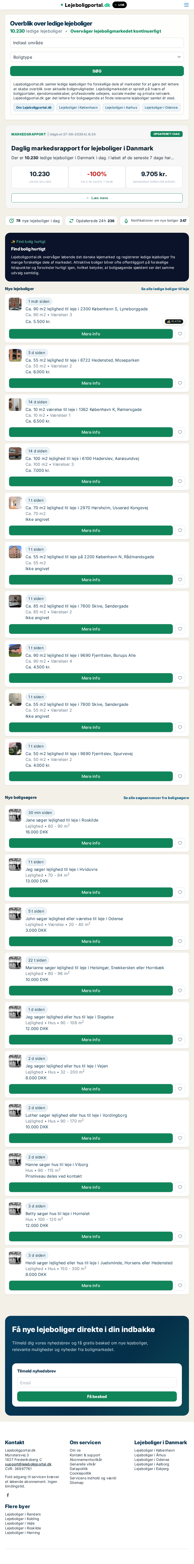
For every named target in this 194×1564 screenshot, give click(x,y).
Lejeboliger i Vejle (20, 1523)
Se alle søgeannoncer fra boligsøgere (156, 798)
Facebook (8, 1495)
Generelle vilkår (83, 1464)
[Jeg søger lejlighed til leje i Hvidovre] (15, 870)
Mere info (91, 333)
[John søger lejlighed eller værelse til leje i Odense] (15, 920)
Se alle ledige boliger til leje (165, 289)
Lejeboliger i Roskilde (23, 1528)
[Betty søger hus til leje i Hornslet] (15, 1215)
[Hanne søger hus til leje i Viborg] (15, 1166)
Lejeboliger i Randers (23, 1514)
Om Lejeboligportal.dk (34, 107)
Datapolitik (79, 1468)
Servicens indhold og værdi (93, 1478)
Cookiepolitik (81, 1473)
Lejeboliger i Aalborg (151, 1464)
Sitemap (77, 1482)
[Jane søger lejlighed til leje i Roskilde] (15, 821)
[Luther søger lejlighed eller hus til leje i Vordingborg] (15, 1116)
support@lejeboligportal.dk (28, 1464)
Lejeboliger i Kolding (22, 1518)
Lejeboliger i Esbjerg (151, 1468)
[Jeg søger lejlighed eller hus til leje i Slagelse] (15, 1018)
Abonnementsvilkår (86, 1459)
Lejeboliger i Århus (150, 1455)
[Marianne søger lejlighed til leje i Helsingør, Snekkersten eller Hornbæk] (15, 969)
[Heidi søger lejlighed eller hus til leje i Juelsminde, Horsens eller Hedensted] (15, 1264)
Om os (75, 1450)
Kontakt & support (85, 1455)
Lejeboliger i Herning (22, 1532)
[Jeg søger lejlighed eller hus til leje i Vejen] (15, 1067)
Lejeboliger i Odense (161, 107)
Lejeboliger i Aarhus (121, 107)
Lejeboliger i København (78, 107)
